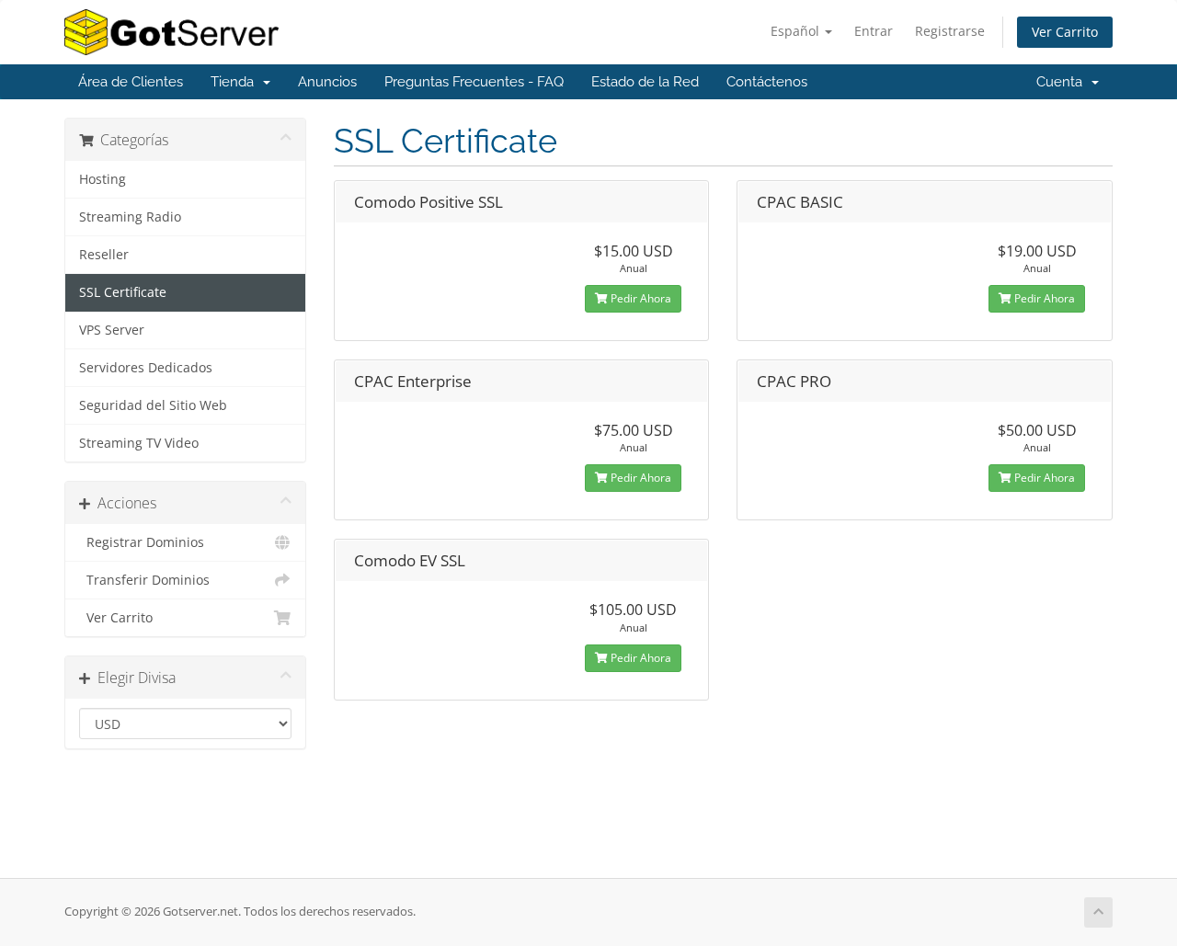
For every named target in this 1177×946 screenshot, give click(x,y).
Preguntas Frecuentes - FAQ (474, 82)
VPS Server (111, 330)
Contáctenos (766, 82)
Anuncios (327, 82)
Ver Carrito (1065, 31)
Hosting (102, 179)
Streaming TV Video (139, 443)
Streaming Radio (130, 217)
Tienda (236, 82)
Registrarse (950, 31)
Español (797, 31)
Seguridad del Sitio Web (153, 405)
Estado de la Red (645, 82)
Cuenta (1063, 82)
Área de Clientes (130, 82)
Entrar (873, 31)
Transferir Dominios (144, 580)
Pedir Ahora (639, 298)
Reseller (104, 254)
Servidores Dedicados (145, 367)
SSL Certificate (122, 292)
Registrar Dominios (141, 542)
